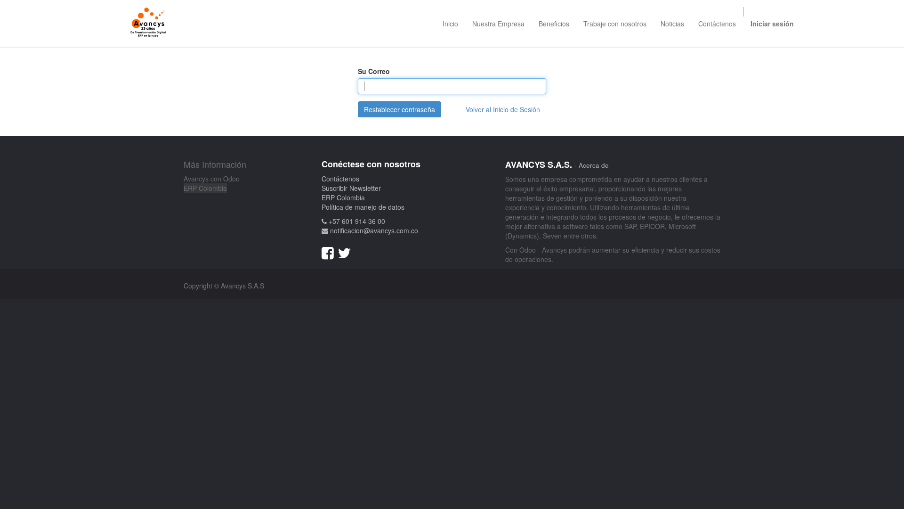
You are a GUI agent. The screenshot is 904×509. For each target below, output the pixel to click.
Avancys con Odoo (212, 178)
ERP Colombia (205, 188)
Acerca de (594, 165)
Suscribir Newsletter (351, 188)
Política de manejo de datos (363, 207)
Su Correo (374, 71)
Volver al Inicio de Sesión (503, 109)
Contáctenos (340, 178)
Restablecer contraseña (399, 109)
